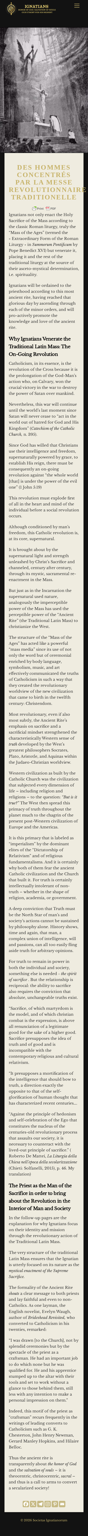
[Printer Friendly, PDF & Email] (44, 208)
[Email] (62, 1504)
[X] (33, 1504)
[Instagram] (47, 1504)
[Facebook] (26, 1504)
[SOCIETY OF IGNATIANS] (31, 14)
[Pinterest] (55, 1504)
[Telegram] (40, 1504)
